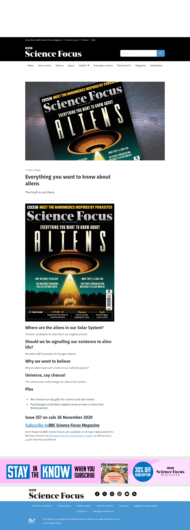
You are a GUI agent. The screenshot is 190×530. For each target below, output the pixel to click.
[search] (161, 53)
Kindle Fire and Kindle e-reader (75, 435)
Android (53, 435)
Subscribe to (62, 426)
